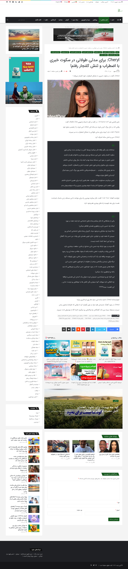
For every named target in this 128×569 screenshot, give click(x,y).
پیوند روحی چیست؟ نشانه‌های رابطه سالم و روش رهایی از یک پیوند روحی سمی (18, 499)
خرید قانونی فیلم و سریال (29, 242)
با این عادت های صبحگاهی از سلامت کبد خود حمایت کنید (18, 439)
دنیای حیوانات (34, 273)
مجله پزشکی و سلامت (32, 338)
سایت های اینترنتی (31, 292)
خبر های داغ (34, 230)
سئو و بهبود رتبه (32, 289)
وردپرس (36, 422)
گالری (36, 298)
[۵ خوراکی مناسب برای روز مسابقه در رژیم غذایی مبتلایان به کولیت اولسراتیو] (33, 528)
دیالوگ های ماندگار (33, 276)
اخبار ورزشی (33, 181)
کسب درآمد (35, 295)
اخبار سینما (34, 159)
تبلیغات (97, 2)
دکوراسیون (33, 310)
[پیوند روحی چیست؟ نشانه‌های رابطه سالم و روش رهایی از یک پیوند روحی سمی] (33, 499)
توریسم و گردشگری (33, 227)
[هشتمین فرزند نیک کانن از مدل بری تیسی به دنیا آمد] (108, 446)
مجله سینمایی (33, 366)
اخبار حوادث (33, 134)
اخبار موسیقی (65, 52)
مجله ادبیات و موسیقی (32, 332)
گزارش (67, 20)
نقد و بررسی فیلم (30, 375)
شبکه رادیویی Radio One (64, 318)
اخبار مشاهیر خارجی (88, 52)
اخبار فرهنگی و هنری (109, 52)
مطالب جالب (103, 55)
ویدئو (36, 394)
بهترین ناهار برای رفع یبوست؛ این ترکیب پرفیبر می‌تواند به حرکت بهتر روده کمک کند (18, 449)
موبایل (17, 554)
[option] (83, 409)
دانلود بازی (33, 245)
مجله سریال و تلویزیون (30, 363)
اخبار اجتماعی (33, 122)
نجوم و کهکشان (32, 326)
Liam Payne (88, 318)
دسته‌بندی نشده (56, 52)
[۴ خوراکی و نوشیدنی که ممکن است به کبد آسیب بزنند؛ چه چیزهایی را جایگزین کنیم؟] (33, 478)
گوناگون (36, 304)
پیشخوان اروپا (34, 218)
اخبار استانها (33, 125)
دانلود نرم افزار (33, 258)
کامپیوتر (34, 317)
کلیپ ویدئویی (32, 397)
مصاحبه (61, 20)
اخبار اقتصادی (33, 128)
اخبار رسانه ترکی (30, 143)
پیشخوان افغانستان (33, 221)
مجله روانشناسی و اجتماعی (29, 360)
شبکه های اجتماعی (113, 55)
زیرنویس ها (33, 261)
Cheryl (108, 316)
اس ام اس (34, 307)
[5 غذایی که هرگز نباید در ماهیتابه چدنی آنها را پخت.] (58, 446)
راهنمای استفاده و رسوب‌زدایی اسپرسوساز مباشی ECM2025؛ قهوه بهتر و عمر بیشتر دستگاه (100, 409)
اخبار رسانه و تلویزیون (30, 137)
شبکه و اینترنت (34, 286)
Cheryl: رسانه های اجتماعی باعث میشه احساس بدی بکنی (106, 318)
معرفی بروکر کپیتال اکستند (30, 556)
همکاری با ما (89, 2)
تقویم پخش (31, 153)
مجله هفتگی (34, 347)
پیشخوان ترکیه (34, 224)
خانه (118, 20)
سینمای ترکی (31, 168)
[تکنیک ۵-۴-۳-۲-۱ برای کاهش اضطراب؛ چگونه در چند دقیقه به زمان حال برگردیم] (33, 518)
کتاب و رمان (33, 264)
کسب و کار (33, 354)
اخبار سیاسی (33, 156)
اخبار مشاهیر (104, 20)
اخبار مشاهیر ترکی (31, 199)
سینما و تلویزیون (85, 20)
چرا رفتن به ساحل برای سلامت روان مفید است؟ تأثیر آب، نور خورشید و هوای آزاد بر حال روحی (18, 488)
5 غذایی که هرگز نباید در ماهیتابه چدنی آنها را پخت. (60, 455)
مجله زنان (35, 344)
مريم (115, 71)
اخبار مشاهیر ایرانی (31, 196)
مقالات (36, 391)
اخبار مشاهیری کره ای (30, 205)
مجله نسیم (75, 20)
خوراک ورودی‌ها (33, 416)
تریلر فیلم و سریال (30, 369)
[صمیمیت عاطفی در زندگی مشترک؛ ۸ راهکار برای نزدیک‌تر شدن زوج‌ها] (33, 469)
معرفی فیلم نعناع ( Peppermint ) (29, 101)
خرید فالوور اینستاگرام (26, 554)
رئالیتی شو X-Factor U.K (77, 318)
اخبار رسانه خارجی (29, 147)
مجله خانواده (34, 341)
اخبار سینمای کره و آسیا (28, 162)
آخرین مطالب (104, 2)
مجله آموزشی (34, 329)
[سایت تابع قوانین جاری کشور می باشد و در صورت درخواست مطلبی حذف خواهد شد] (83, 34)
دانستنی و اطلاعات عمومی (31, 236)
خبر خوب (34, 350)
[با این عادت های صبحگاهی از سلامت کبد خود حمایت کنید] (33, 440)
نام (118, 503)
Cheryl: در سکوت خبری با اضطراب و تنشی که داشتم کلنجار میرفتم (72, 316)
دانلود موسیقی (32, 255)
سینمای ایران (31, 165)
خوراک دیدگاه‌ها (33, 419)
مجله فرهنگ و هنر (31, 378)
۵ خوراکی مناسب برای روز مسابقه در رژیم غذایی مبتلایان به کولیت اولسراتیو (18, 527)
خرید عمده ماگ (38, 554)
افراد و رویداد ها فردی (32, 211)
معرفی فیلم (32, 372)
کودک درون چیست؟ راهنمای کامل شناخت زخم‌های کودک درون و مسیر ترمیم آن (25, 46)
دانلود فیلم (34, 252)
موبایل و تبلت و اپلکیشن (30, 323)
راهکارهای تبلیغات (29, 357)
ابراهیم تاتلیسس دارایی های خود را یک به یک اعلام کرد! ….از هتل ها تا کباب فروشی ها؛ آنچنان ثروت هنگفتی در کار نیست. (84, 457)
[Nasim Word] (120, 10)
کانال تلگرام (38, 20)
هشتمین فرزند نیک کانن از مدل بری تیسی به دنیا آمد (109, 455)
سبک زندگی (35, 279)
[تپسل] (10, 58)
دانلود (46, 20)
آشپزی (36, 116)
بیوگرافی (95, 20)
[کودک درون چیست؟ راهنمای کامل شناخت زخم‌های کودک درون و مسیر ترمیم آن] (33, 509)
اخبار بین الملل (33, 131)
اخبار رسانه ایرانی (30, 140)
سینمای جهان (31, 171)
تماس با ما (81, 2)
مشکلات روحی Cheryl (114, 321)
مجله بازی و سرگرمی (32, 335)
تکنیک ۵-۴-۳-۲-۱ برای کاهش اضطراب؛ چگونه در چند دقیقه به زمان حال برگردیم (18, 518)
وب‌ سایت (79, 510)
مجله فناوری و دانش (31, 381)
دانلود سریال (33, 249)
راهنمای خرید (33, 313)
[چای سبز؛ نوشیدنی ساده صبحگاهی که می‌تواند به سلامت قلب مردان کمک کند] (33, 459)
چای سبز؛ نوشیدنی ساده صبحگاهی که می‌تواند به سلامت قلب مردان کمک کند (18, 458)
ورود (37, 413)
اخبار (113, 20)
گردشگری (53, 20)
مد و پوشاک (33, 320)
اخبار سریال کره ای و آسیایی (26, 150)
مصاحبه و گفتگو (34, 384)
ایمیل (117, 510)
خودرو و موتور (34, 233)
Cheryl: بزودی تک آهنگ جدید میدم (97, 316)
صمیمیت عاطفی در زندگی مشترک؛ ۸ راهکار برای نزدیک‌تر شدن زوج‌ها (18, 468)
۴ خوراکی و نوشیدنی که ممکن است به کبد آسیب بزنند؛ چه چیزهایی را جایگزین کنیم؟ (18, 477)
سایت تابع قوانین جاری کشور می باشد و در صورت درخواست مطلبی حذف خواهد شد (83, 27)
